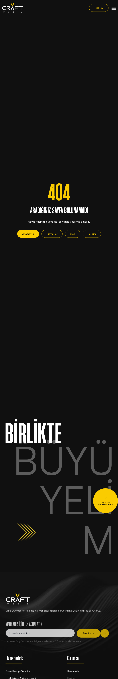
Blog (72, 233)
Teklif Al (98, 7)
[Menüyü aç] (114, 8)
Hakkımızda (73, 671)
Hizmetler (52, 233)
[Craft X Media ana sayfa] (12, 8)
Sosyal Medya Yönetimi (18, 671)
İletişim (92, 233)
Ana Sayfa (28, 233)
